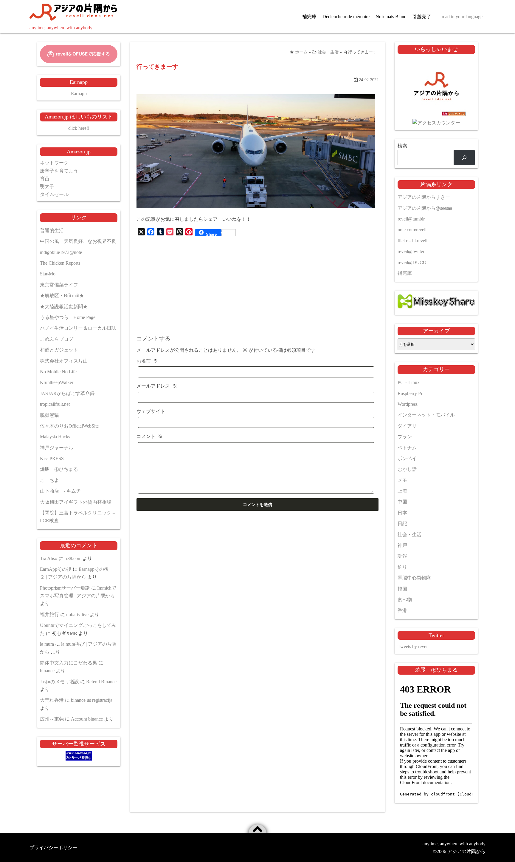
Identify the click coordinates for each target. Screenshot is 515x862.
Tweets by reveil (413, 646)
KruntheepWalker (56, 382)
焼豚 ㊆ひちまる (59, 469)
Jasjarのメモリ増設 (59, 681)
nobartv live (77, 614)
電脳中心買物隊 (414, 577)
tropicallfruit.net (55, 404)
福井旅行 (49, 614)
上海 (402, 491)
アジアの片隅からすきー (424, 197)
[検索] (464, 157)
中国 (402, 501)
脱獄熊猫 (49, 415)
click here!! (78, 128)
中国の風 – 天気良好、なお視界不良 (78, 241)
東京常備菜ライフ (59, 284)
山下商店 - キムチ (60, 491)
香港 (402, 610)
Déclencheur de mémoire (346, 16)
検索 (402, 145)
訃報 (402, 556)
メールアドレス (156, 385)
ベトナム (407, 447)
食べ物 (405, 599)
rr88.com (72, 558)
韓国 (402, 588)
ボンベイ (407, 458)
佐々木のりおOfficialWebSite (69, 425)
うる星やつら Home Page (67, 317)
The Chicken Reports (60, 263)
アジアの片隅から (466, 851)
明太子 (47, 186)
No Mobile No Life (58, 371)
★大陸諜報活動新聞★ (64, 306)
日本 (402, 512)
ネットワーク (54, 162)
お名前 (147, 360)
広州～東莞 (52, 718)
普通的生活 (52, 230)
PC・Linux (409, 382)
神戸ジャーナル (56, 447)
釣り (402, 567)
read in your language (462, 16)
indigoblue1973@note (61, 252)
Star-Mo (47, 273)
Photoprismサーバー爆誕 (65, 587)
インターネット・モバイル (426, 414)
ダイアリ (407, 425)
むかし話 (407, 469)
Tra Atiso (48, 558)
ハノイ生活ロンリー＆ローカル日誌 (78, 328)
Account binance (87, 718)
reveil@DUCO (412, 262)
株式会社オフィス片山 (64, 360)
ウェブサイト (150, 411)
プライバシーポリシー (53, 847)
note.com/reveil (412, 229)
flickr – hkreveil (412, 240)
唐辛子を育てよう (59, 170)
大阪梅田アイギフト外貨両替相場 (75, 502)
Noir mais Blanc (391, 16)
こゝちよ (49, 480)
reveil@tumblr (411, 218)
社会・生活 (409, 534)
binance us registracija (91, 700)
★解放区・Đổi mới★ (62, 295)
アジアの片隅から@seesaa (425, 208)
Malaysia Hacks (55, 436)
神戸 (402, 545)
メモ (402, 480)
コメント (149, 436)
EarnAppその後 (56, 569)
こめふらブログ (56, 339)
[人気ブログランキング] (436, 115)
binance (47, 670)
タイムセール (54, 194)
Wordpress (408, 404)
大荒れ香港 (52, 700)
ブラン (405, 436)
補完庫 (309, 16)
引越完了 (421, 16)
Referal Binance (101, 681)
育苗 (44, 178)
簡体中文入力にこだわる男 (68, 662)
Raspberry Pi (410, 393)
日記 (402, 523)
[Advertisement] (257, 284)
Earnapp (79, 93)
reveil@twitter (411, 251)
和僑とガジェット (59, 349)
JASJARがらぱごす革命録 (67, 393)
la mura (47, 644)
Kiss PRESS (52, 458)
